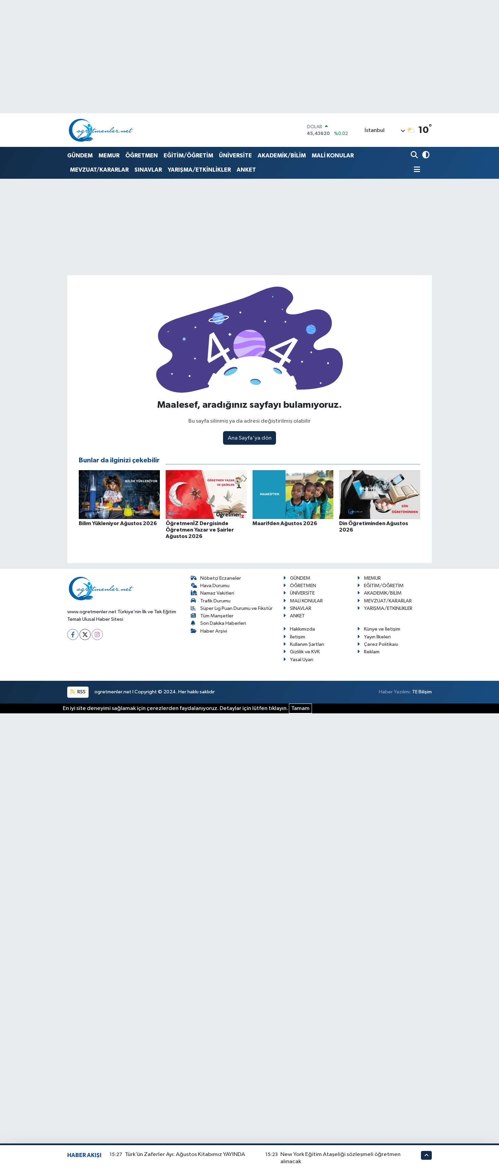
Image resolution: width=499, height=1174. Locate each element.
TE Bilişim (422, 691)
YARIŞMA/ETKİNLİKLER (199, 170)
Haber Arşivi (213, 631)
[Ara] (415, 155)
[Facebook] (72, 634)
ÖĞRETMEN (141, 155)
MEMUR (108, 155)
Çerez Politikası (381, 644)
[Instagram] (97, 634)
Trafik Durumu (215, 600)
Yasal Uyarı (301, 659)
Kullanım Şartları (307, 644)
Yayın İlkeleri (377, 636)
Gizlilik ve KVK (305, 651)
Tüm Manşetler (217, 615)
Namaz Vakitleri (217, 593)
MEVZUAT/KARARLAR (99, 170)
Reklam (372, 651)
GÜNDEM (80, 155)
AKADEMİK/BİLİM (282, 155)
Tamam (300, 708)
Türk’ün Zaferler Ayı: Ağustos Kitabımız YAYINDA (185, 1154)
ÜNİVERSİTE (235, 155)
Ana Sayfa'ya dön (250, 438)
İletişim (297, 636)
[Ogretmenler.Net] (101, 130)
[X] (85, 634)
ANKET (246, 170)
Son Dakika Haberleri (223, 623)
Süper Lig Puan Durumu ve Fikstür (236, 608)
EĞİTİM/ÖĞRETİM (188, 155)
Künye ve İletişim (382, 629)
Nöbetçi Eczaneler (220, 578)
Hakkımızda (302, 629)
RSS (81, 691)
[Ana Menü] (415, 170)
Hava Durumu (214, 585)
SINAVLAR (148, 170)
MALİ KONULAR (333, 155)
